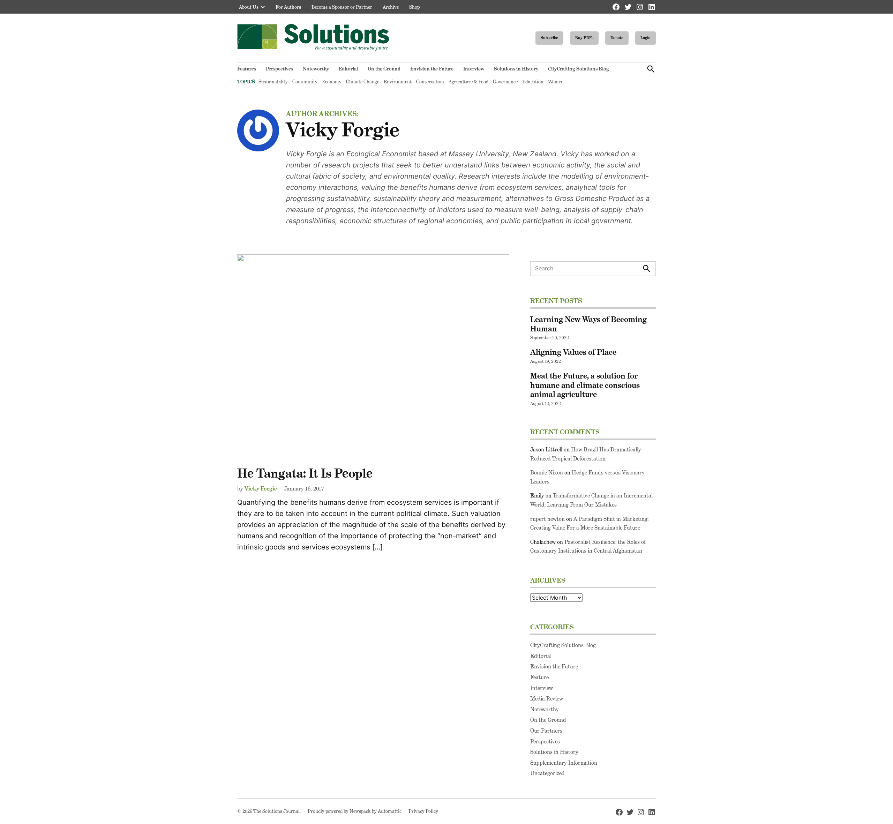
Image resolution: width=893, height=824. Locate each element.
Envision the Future (431, 69)
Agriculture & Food (468, 81)
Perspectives (279, 69)
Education (532, 81)
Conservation (430, 81)
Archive (391, 7)
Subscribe (549, 37)
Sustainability (273, 81)
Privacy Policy (423, 811)
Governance (505, 81)
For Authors (288, 7)
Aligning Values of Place (573, 352)
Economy (332, 81)
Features (246, 69)
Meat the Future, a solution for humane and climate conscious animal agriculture (585, 385)
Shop (414, 7)
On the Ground (384, 69)
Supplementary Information (563, 762)
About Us (248, 7)
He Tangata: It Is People (305, 473)
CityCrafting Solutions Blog (578, 69)
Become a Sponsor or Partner (342, 7)
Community (304, 81)
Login (645, 37)
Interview (473, 69)
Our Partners (546, 730)
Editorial (348, 69)
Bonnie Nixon (546, 472)
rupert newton (547, 519)
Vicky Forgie (261, 488)
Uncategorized (547, 773)
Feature (539, 677)
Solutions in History (516, 69)
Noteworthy (316, 69)
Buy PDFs (584, 37)
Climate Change (362, 81)
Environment (398, 81)
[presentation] (262, 7)
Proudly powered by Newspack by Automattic (355, 811)
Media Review (546, 698)
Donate (616, 37)
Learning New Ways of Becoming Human (588, 324)
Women (556, 81)
